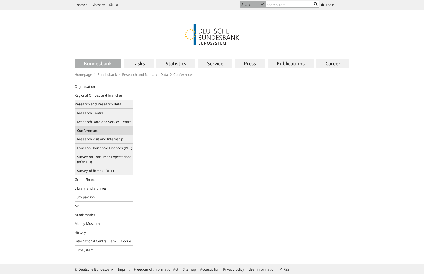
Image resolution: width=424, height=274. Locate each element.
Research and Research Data (145, 74)
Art (77, 206)
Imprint (124, 269)
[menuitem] (98, 63)
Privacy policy (233, 269)
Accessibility (209, 269)
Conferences (183, 74)
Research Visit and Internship (100, 139)
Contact (81, 4)
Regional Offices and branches (99, 95)
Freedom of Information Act (156, 269)
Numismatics (85, 214)
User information (262, 269)
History (80, 232)
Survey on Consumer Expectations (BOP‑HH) (104, 159)
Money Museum (87, 223)
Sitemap (189, 269)
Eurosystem (84, 250)
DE (116, 4)
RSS (285, 269)
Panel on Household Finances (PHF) (104, 148)
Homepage (83, 74)
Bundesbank (107, 74)
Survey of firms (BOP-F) (95, 170)
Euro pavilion (85, 197)
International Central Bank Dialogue (103, 241)
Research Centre (90, 113)
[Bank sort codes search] (316, 4)
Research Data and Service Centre (104, 121)
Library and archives (91, 188)
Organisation (85, 86)
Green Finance (86, 179)
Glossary (98, 4)
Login (329, 4)
